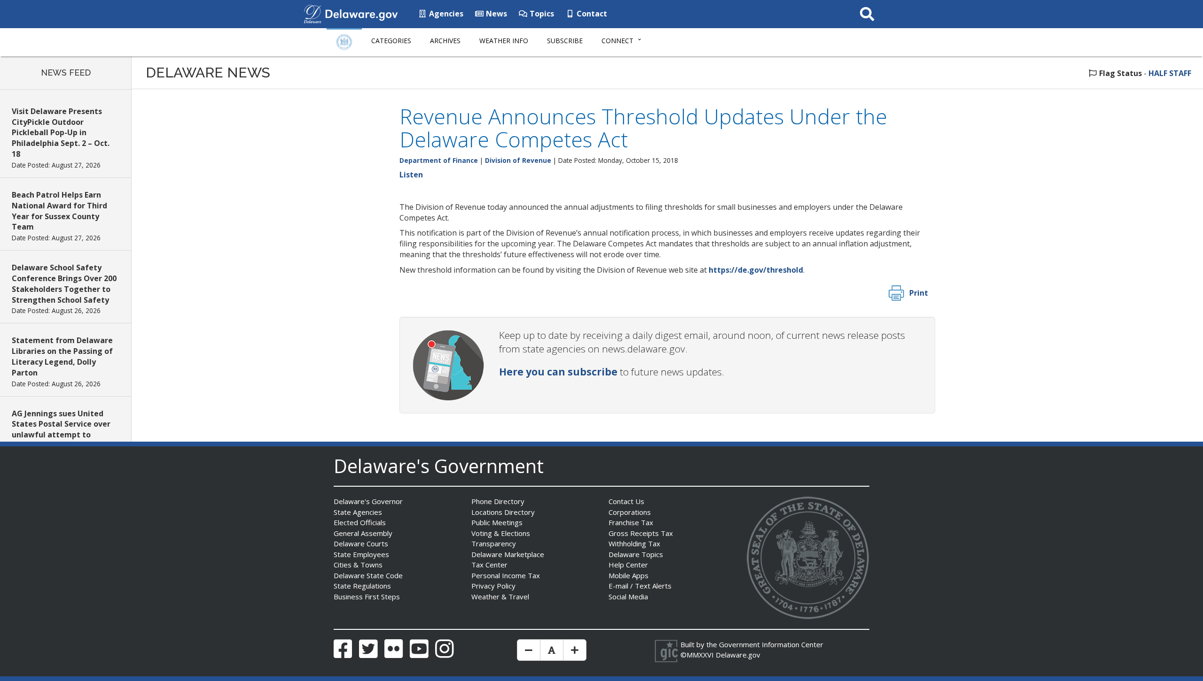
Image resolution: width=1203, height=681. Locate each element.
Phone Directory (497, 501)
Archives (445, 40)
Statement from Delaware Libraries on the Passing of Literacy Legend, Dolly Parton (62, 356)
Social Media (628, 596)
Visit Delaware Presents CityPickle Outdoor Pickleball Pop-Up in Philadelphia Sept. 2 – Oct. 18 (60, 132)
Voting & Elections (500, 533)
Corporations (630, 512)
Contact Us (626, 501)
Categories (391, 40)
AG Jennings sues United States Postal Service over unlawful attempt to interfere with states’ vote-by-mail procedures (64, 434)
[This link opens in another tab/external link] (312, 13)
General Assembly (363, 533)
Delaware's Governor (368, 501)
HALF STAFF (1169, 73)
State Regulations (362, 585)
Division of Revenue (518, 160)
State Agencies (358, 512)
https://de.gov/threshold (756, 270)
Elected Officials (360, 522)
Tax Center (489, 564)
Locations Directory (503, 512)
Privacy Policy (493, 585)
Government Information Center (771, 644)
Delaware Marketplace (507, 554)
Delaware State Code (368, 575)
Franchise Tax (631, 522)
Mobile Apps (628, 575)
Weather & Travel (500, 596)
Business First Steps (367, 596)
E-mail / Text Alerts (640, 585)
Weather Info (503, 40)
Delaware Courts (361, 543)
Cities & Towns (358, 564)
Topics (541, 13)
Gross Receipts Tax (641, 533)
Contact (591, 13)
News (495, 13)
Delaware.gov (738, 654)
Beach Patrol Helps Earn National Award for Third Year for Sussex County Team (59, 211)
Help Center (628, 564)
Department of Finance (438, 160)
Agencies (445, 13)
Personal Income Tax (505, 575)
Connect (617, 40)
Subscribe (565, 40)
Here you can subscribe (558, 371)
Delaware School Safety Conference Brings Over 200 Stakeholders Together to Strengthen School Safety (64, 283)
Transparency (493, 543)
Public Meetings (497, 522)
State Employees (361, 554)
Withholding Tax (634, 543)
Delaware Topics (636, 554)
